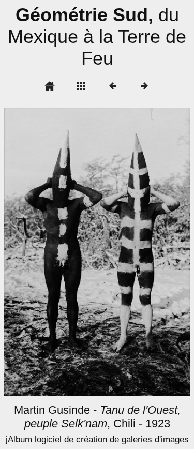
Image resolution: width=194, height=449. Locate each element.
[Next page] (134, 252)
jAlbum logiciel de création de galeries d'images (97, 439)
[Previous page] (41, 252)
